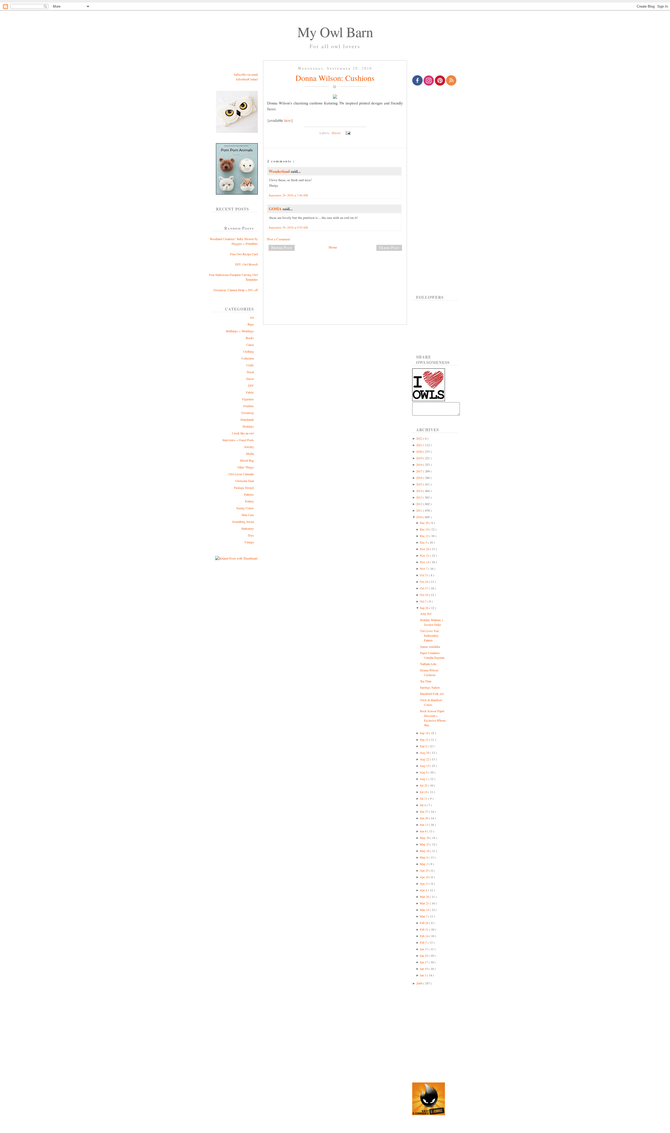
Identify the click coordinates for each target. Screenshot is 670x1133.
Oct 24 (424, 581)
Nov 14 (425, 562)
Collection (247, 358)
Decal (250, 372)
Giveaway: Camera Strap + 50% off (236, 290)
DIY (251, 385)
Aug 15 (425, 766)
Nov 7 (424, 568)
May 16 (425, 851)
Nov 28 (425, 549)
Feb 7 (424, 942)
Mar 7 (424, 916)
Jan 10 (424, 968)
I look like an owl (243, 433)
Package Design (244, 487)
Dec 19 (424, 529)
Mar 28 (425, 896)
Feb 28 (424, 923)
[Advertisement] (335, 272)
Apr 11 (424, 883)
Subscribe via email (246, 74)
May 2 (424, 864)
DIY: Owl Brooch (246, 264)
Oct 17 (424, 588)
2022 (419, 438)
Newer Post (281, 247)
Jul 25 (424, 785)
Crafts (250, 365)
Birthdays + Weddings (240, 331)
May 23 (425, 844)
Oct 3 (423, 601)
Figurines (248, 399)
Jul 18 (424, 792)
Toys (251, 535)
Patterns (249, 494)
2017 (419, 471)
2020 (419, 451)
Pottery (249, 501)
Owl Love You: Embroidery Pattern (429, 635)
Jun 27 (424, 811)
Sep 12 (424, 739)
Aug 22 (425, 759)
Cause (250, 344)
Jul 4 (423, 805)
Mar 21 (425, 903)
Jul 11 (424, 798)
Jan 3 (423, 975)
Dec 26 (424, 523)
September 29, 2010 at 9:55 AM (288, 227)
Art (252, 317)
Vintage (249, 542)
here (287, 120)
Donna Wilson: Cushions (335, 78)
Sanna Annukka (430, 646)
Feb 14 (424, 936)
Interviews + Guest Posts (238, 440)
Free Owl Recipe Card (244, 254)
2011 (419, 510)
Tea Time (425, 681)
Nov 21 (425, 555)
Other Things (245, 467)
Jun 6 (423, 831)
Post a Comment (278, 239)
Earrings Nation (430, 687)
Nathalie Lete (428, 664)
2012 (419, 504)
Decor (250, 379)
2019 (419, 458)
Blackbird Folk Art (432, 694)
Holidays (248, 426)
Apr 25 (424, 870)
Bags (251, 324)
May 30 (425, 838)
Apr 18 (424, 877)
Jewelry (249, 447)
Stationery (247, 528)
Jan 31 (424, 949)
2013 (419, 497)
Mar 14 (425, 910)
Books (250, 338)
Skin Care (248, 515)
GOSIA (276, 209)
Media (250, 453)
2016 (419, 478)
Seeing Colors (245, 508)
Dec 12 (424, 536)
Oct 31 (424, 575)
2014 (419, 491)
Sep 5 (424, 746)
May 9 (424, 857)
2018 (419, 464)
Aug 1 (424, 779)
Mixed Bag (247, 460)
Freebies (248, 406)
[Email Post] (347, 133)
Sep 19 (424, 733)
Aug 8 (424, 772)
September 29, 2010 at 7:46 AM (288, 195)
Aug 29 (425, 752)
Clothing (248, 351)
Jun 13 (424, 824)
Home (333, 247)
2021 (419, 445)
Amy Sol (425, 613)
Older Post (389, 247)
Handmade (247, 419)
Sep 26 (424, 608)
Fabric (250, 392)
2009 (419, 983)
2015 (419, 484)
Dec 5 (424, 542)
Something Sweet (243, 521)
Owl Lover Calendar (241, 474)
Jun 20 (424, 818)
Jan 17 (424, 962)
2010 (419, 517)
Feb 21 (424, 929)
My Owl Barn (335, 31)
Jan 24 (424, 955)
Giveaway (247, 413)
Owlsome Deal (244, 481)
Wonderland (280, 171)
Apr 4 (424, 890)
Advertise (242, 79)
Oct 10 (424, 595)
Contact (253, 79)
